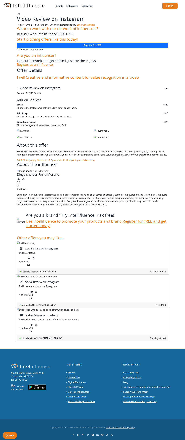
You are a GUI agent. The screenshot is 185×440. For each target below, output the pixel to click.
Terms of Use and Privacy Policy (120, 427)
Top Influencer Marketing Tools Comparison (146, 386)
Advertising (89, 160)
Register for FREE (92, 45)
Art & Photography (26, 160)
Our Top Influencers (78, 391)
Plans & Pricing (76, 386)
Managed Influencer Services (139, 396)
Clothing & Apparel (72, 160)
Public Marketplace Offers (81, 401)
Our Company (130, 372)
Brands (71, 372)
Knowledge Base (132, 377)
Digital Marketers (77, 382)
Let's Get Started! (86, 24)
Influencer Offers (77, 396)
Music (59, 160)
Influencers (74, 377)
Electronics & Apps (46, 160)
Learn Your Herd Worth (135, 391)
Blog (125, 382)
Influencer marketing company (140, 401)
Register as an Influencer (35, 65)
